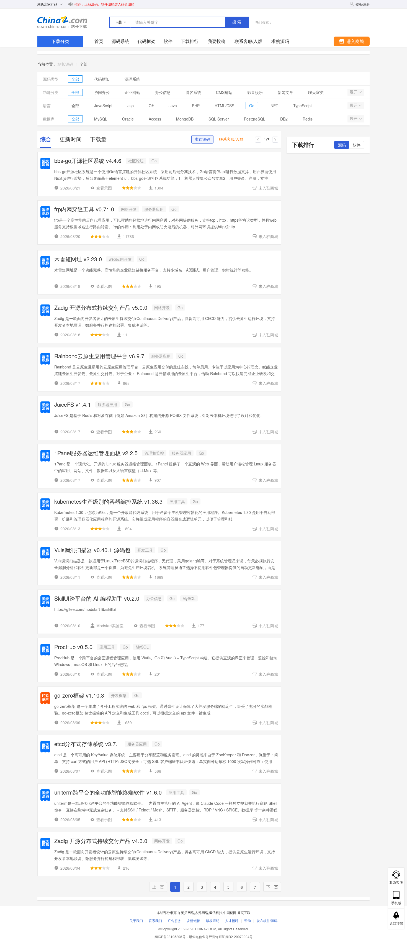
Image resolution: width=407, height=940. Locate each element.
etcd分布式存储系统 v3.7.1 (87, 744)
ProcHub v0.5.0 (73, 647)
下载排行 (190, 41)
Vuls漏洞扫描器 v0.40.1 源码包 (92, 550)
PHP (196, 105)
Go (251, 105)
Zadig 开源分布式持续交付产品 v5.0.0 (100, 307)
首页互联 (244, 912)
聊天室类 (316, 92)
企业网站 (132, 92)
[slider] (131, 187)
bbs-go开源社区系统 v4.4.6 (87, 161)
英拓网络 (187, 912)
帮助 (247, 920)
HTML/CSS (224, 105)
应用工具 (177, 501)
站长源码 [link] (65, 64)
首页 (98, 41)
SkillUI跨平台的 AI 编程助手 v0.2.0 (96, 598)
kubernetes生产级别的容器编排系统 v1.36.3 (108, 501)
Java (173, 105)
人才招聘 (231, 920)
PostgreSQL (254, 119)
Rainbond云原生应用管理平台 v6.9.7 (99, 356)
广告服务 (174, 920)
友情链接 (193, 920)
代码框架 (146, 41)
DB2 (284, 119)
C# (151, 105)
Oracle (128, 119)
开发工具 (145, 550)
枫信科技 (215, 912)
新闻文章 (285, 92)
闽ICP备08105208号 (170, 936)
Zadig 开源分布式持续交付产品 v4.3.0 (100, 841)
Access (155, 119)
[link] (83, 64)
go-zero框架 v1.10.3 (79, 695)
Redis (308, 119)
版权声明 (212, 920)
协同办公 (102, 92)
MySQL (100, 119)
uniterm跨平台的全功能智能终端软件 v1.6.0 (108, 792)
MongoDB (185, 119)
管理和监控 (154, 453)
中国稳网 (229, 912)
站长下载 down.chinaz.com (62, 22)
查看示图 (104, 187)
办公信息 (163, 92)
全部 (75, 79)
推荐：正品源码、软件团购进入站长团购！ (106, 4)
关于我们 (136, 920)
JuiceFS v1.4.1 (72, 404)
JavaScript (103, 105)
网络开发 (128, 209)
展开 (354, 92)
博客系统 (193, 92)
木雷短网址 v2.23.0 (78, 259)
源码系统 (120, 41)
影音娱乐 (255, 92)
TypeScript (302, 105)
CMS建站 (224, 92)
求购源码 (202, 139)
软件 (168, 41)
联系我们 (155, 920)
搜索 (237, 22)
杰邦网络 (201, 912)
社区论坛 (136, 160)
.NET (273, 105)
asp (130, 105)
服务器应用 (154, 209)
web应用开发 (120, 259)
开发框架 (119, 695)
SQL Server (218, 119)
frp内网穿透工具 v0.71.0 (84, 209)
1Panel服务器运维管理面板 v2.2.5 (96, 453)
